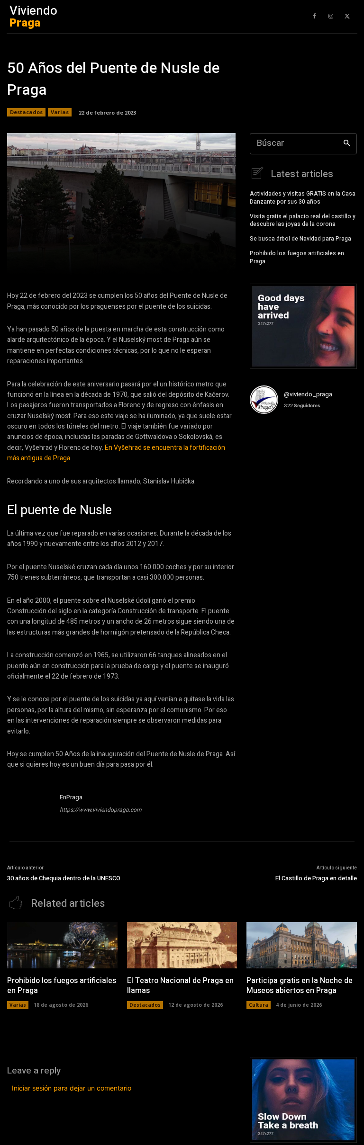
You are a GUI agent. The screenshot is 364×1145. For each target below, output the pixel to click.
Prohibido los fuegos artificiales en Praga (297, 257)
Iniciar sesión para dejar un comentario (71, 1088)
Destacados (26, 112)
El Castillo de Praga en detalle (316, 878)
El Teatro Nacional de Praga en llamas (180, 985)
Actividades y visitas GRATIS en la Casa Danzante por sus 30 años (302, 197)
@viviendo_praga (308, 394)
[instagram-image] (267, 439)
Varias (60, 112)
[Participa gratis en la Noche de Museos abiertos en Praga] (301, 945)
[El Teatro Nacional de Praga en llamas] (182, 945)
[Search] (347, 143)
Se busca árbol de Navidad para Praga (300, 238)
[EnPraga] (30, 805)
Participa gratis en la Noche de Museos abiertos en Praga (299, 985)
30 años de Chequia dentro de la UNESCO (63, 878)
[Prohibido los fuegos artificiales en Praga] (62, 945)
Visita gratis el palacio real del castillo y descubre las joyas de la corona (302, 220)
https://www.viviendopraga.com (101, 809)
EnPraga (71, 797)
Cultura (258, 1005)
